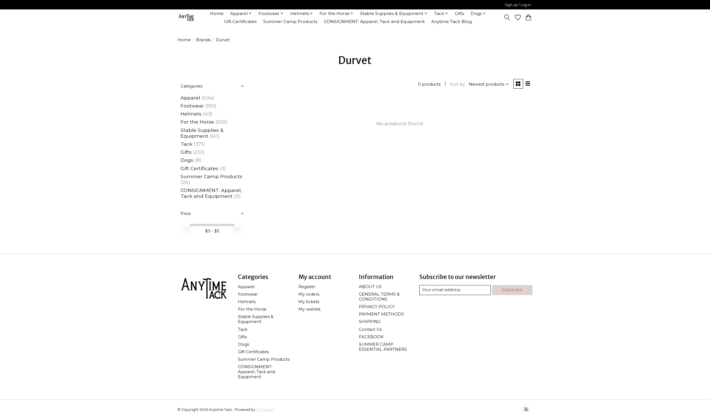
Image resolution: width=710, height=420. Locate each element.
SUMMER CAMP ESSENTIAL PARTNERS (383, 347)
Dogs (187, 160)
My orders (308, 294)
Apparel (190, 98)
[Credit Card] (526, 409)
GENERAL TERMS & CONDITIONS (379, 297)
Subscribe (512, 289)
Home (217, 13)
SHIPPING (370, 321)
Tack (186, 144)
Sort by (457, 84)
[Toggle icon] (507, 17)
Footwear (192, 106)
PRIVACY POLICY (377, 306)
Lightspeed (265, 410)
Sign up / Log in (518, 5)
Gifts (459, 13)
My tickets (308, 301)
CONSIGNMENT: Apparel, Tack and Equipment (374, 21)
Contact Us (370, 329)
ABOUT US (370, 286)
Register (306, 286)
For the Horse (197, 122)
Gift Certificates (240, 21)
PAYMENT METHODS (381, 314)
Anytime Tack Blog (451, 21)
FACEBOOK (371, 336)
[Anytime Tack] (186, 17)
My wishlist (309, 309)
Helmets (191, 114)
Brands (203, 39)
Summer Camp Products (290, 21)
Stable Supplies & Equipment (202, 133)
